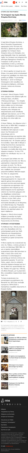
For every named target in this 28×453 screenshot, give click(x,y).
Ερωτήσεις (4, 424)
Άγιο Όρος (24, 6)
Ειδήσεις (24, 20)
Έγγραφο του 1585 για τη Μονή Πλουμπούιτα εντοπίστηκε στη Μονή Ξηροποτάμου (17, 339)
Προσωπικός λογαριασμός (8, 427)
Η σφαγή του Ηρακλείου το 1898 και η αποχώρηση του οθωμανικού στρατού (16, 348)
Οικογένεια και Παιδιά (7, 420)
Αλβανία (17, 6)
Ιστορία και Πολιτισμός (9, 12)
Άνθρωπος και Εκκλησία (7, 414)
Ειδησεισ (3, 409)
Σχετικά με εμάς (5, 429)
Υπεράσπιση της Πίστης (7, 411)
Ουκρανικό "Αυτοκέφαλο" (8, 422)
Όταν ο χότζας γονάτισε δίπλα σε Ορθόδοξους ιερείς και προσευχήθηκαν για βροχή (17, 375)
